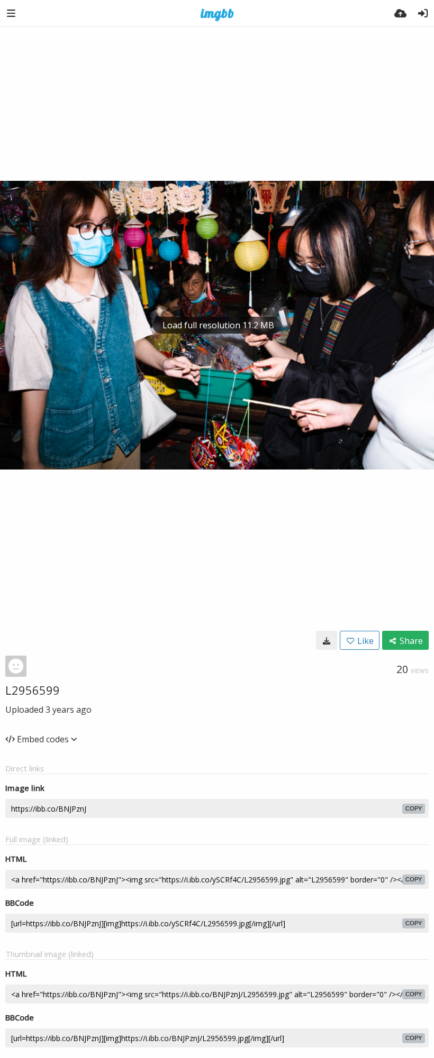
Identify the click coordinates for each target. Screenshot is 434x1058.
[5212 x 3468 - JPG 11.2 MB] (326, 640)
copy (413, 808)
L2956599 (32, 690)
